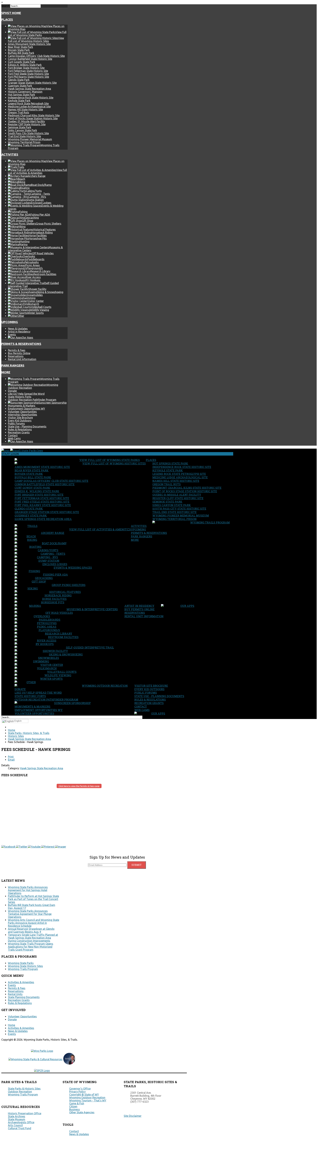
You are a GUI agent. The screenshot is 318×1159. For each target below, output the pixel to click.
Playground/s (49, 630)
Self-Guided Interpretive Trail (90, 647)
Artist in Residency (19, 331)
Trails (32, 526)
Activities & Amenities (21, 982)
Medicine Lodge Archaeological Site (29, 106)
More (5, 372)
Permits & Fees (16, 350)
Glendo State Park (18, 79)
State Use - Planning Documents (27, 426)
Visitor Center (51, 665)
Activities (9, 154)
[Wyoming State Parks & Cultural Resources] (35, 1059)
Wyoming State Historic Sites (25, 966)
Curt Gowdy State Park (21, 61)
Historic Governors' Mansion (25, 91)
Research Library (58, 633)
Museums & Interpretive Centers (92, 609)
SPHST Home (11, 13)
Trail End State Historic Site (24, 136)
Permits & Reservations (21, 344)
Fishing (34, 571)
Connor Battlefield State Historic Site (30, 58)
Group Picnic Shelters (68, 585)
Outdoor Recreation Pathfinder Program (32, 399)
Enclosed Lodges (54, 564)
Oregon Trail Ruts (18, 112)
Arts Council (15, 1125)
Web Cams (14, 438)
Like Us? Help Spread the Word (26, 393)
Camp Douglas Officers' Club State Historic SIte (36, 55)
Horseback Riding (58, 595)
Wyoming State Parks (21, 963)
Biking (32, 540)
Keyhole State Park (19, 100)
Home (11, 1025)
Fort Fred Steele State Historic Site (28, 73)
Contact (13, 435)
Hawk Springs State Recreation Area (29, 88)
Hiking (32, 588)
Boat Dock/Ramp (54, 543)
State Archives (16, 1116)
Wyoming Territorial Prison (24, 142)
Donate (12, 390)
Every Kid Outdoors (19, 420)
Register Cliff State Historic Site (27, 124)
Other (31, 682)
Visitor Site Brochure (20, 417)
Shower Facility (55, 651)
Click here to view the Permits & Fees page (79, 786)
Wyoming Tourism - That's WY (87, 1100)
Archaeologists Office (21, 1122)
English (18, 721)
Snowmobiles (48, 658)
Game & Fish (76, 1103)
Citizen (73, 1106)
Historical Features (65, 592)
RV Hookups (45, 644)
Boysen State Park (19, 49)
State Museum (16, 1119)
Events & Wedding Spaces (73, 567)
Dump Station (48, 560)
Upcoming (9, 322)
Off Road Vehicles (59, 612)
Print (11, 756)
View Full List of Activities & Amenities (100, 529)
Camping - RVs (47, 557)
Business (74, 1109)
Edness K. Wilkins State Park (25, 64)
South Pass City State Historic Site (28, 133)
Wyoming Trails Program (210, 522)
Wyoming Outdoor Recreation (105, 685)
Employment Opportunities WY (26, 408)
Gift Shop (39, 581)
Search (5, 5)
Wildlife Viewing (57, 675)
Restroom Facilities (63, 637)
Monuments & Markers (21, 405)
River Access (46, 640)
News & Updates (18, 328)
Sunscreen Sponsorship (72, 703)
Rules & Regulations (20, 429)
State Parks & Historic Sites (24, 1088)
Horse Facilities (54, 599)
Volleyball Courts (62, 672)
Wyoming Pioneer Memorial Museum (30, 139)
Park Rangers (12, 365)
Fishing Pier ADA (55, 574)
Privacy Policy (77, 1091)
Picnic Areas (46, 626)
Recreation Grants (19, 432)
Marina (35, 606)
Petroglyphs (47, 623)
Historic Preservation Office (24, 1113)
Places (7, 19)
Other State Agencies (81, 1112)
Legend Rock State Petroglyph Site (28, 103)
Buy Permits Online (19, 353)
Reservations (16, 356)
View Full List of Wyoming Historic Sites (114, 463)
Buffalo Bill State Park (21, 52)
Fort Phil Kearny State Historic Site (28, 76)
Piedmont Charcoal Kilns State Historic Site (34, 115)
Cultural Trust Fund (19, 1128)
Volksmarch (47, 668)
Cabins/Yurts (48, 550)
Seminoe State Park (19, 127)
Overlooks (42, 616)
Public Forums (16, 423)
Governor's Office (80, 1088)
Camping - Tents (53, 553)
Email (11, 759)
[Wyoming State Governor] (69, 1063)
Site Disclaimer (132, 1115)
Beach (31, 536)
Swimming (41, 661)
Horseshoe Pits (52, 602)
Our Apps (187, 606)
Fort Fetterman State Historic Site (28, 70)
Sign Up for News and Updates (117, 857)
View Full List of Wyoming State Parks (109, 460)
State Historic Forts (19, 396)
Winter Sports (51, 678)
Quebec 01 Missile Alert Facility (26, 121)
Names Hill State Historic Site (25, 109)
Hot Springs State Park (21, 94)
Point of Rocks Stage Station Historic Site (33, 118)
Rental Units (15, 994)
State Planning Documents (24, 997)
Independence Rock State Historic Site (30, 97)
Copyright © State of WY (84, 1094)
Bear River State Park (20, 46)
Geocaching (44, 578)
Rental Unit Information (22, 359)
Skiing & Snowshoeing (66, 654)
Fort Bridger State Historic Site (26, 67)
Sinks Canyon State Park (22, 130)
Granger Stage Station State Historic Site (32, 82)
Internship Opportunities (22, 414)
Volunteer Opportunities (22, 411)
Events (12, 334)
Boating (35, 546)
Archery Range (52, 533)
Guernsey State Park (20, 85)
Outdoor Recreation (20, 1091)
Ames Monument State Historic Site (29, 43)
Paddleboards (49, 619)
